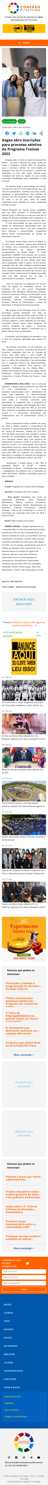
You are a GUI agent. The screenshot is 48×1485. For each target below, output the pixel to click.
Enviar (24, 1289)
